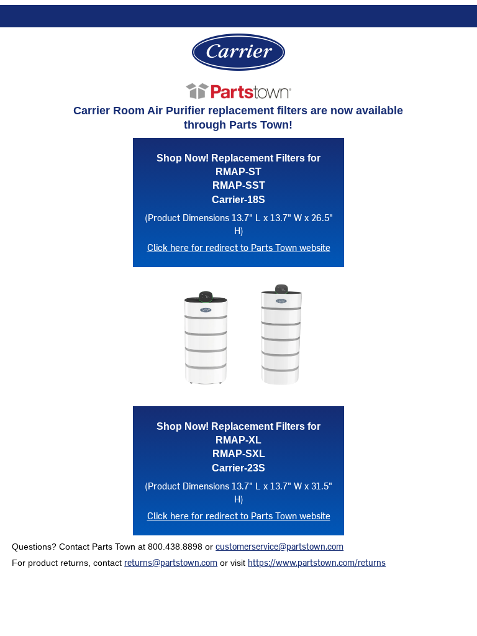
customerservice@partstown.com (279, 546)
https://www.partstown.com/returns (317, 562)
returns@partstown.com (170, 562)
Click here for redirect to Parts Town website (238, 246)
